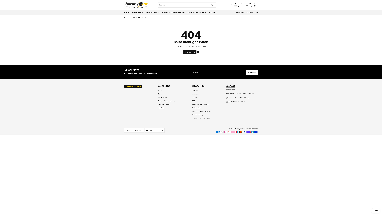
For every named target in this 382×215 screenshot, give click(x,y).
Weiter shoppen (189, 52)
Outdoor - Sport (164, 104)
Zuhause (127, 18)
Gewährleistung (197, 115)
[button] (137, 12)
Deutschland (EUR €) (133, 130)
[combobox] (187, 4)
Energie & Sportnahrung (166, 101)
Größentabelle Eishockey (201, 118)
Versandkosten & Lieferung (201, 111)
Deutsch (149, 130)
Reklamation (196, 108)
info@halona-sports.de (236, 101)
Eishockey (161, 94)
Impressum (196, 94)
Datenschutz (196, 97)
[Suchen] (212, 4)
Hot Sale (161, 108)
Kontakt (230, 86)
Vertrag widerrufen (133, 86)
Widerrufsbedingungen (200, 104)
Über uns (195, 90)
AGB (193, 101)
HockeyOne (239, 129)
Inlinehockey (162, 97)
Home (160, 90)
